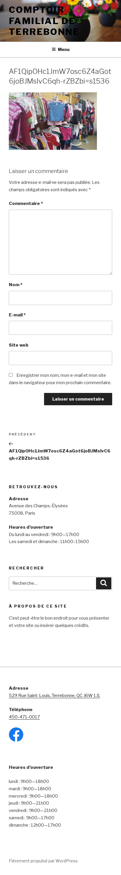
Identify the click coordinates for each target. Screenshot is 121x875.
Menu (64, 49)
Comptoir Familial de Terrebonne (44, 20)
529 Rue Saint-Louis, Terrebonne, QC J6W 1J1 (54, 695)
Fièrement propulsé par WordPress (43, 860)
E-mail (17, 315)
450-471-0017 (24, 717)
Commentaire (26, 203)
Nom (15, 284)
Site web (18, 345)
